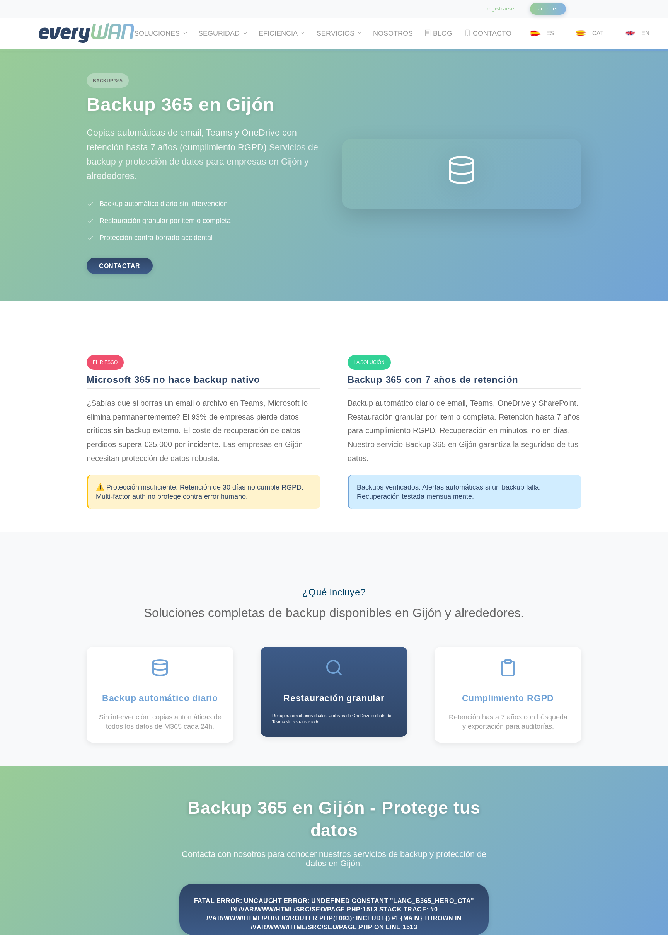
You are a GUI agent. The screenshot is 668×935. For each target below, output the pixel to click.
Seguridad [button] (219, 33)
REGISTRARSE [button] (500, 9)
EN (645, 33)
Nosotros (392, 33)
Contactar (119, 265)
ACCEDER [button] (548, 9)
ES (550, 33)
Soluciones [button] (157, 33)
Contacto (492, 33)
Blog (442, 33)
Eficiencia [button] (278, 33)
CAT (597, 33)
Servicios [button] (335, 33)
